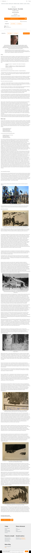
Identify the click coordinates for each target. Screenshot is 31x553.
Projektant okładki (7, 530)
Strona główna (4, 1)
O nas (16, 528)
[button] (23, 21)
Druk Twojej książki (7, 531)
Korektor (6, 529)
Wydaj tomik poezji (7, 541)
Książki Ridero (18, 529)
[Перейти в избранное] (28, 1)
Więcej (6, 547)
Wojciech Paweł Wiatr (15, 12)
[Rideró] (1, 1)
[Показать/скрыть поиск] (26, 1)
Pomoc (17, 530)
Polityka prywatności (19, 531)
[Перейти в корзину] (29, 1)
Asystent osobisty (7, 528)
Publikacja (6, 532)
